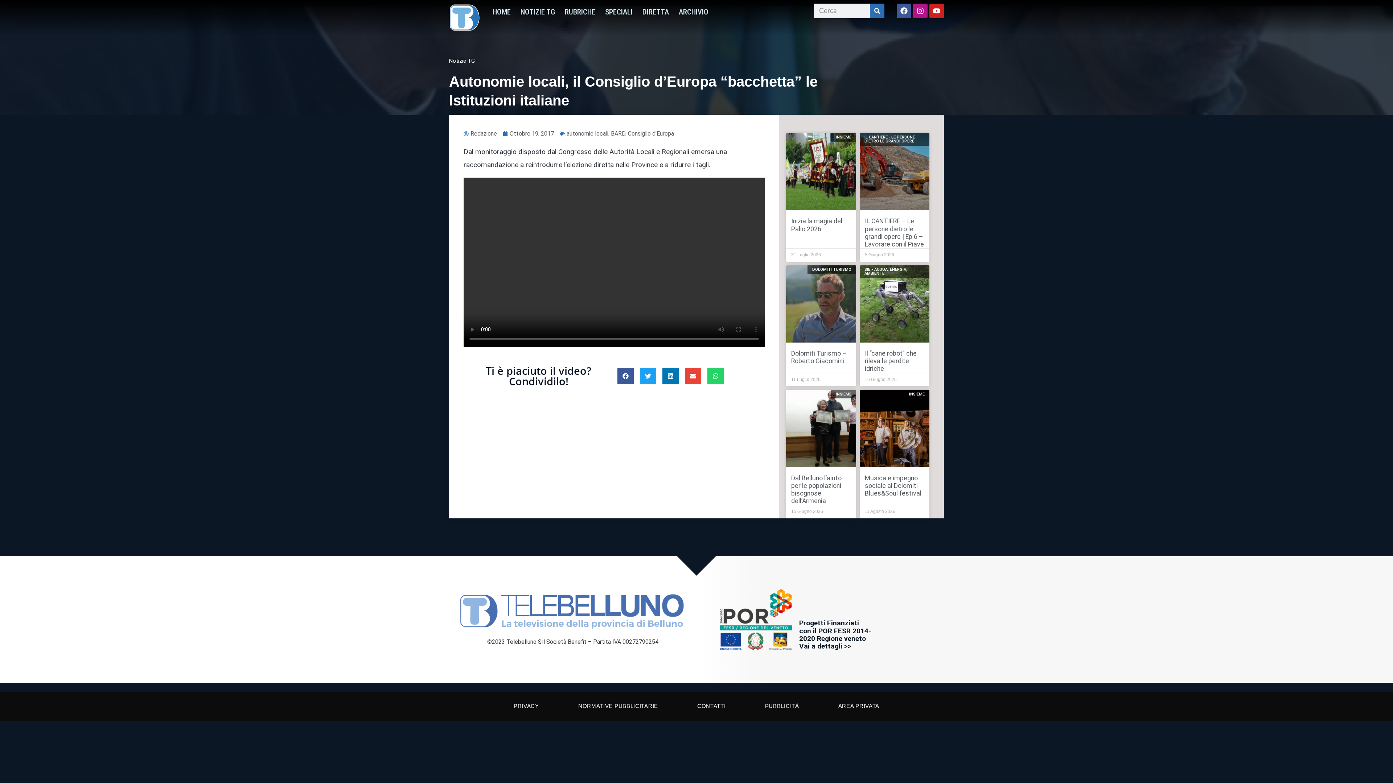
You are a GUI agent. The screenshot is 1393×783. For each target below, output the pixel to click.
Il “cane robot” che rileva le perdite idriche (891, 361)
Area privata (858, 706)
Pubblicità (782, 706)
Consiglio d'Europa (651, 133)
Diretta (655, 12)
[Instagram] (920, 11)
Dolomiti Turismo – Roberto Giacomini (819, 357)
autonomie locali (587, 133)
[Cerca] (877, 11)
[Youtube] (936, 11)
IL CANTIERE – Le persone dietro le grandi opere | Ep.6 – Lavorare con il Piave (894, 233)
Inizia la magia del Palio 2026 (816, 225)
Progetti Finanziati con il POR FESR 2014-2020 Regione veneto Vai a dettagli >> (835, 634)
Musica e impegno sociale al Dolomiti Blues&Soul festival (893, 486)
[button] (625, 376)
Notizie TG (538, 12)
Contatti (711, 706)
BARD (618, 133)
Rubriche (580, 12)
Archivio (693, 12)
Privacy (526, 706)
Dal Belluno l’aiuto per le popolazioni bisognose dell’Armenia (816, 490)
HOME (502, 12)
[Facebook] (904, 11)
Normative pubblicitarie (618, 706)
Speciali (619, 12)
